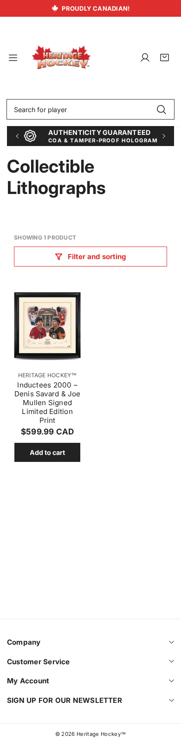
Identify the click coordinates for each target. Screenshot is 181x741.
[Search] (161, 109)
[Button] (16, 136)
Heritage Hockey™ (47, 375)
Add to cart (47, 452)
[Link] (61, 57)
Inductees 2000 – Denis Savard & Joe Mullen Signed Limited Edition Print (47, 403)
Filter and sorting (97, 256)
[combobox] (90, 109)
